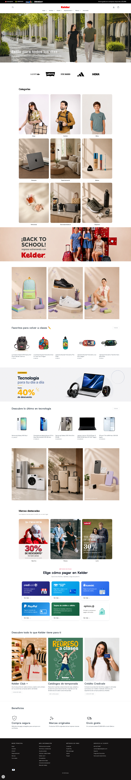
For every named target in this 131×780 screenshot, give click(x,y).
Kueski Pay (69, 749)
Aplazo (68, 753)
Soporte (96, 751)
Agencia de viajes (43, 760)
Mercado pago (70, 751)
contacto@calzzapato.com (100, 749)
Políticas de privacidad (44, 746)
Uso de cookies (43, 751)
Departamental (68, 10)
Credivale (68, 746)
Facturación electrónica (100, 756)
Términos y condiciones (45, 749)
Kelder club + (42, 756)
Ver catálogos (54, 694)
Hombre (51, 10)
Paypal (68, 756)
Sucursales (86, 10)
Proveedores (42, 758)
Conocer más (17, 692)
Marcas (77, 10)
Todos (116, 328)
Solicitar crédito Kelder (45, 753)
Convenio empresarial (44, 763)
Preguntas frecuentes (99, 753)
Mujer (44, 10)
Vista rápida (22, 351)
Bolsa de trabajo (43, 765)
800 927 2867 (97, 746)
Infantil (59, 10)
